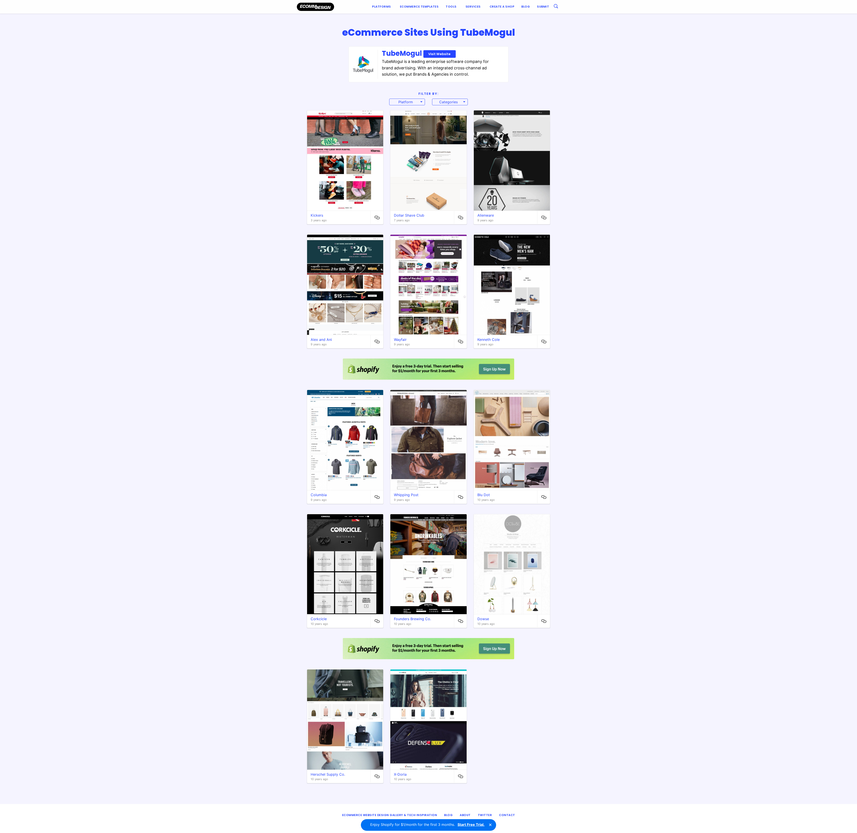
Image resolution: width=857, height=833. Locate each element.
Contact (507, 815)
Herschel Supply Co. (328, 774)
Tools (451, 6)
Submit (543, 6)
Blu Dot (483, 495)
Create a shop (502, 6)
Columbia (319, 495)
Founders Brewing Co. (412, 619)
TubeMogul (416, 53)
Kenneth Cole (488, 339)
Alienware (485, 215)
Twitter (485, 815)
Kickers (317, 215)
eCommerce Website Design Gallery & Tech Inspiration (389, 815)
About (465, 815)
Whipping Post (406, 495)
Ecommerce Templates (419, 6)
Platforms (381, 6)
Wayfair (400, 339)
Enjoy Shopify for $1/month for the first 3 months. (427, 824)
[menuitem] (382, 7)
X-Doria (400, 774)
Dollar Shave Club (409, 215)
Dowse (483, 619)
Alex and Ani (321, 339)
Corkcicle (319, 619)
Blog (525, 6)
